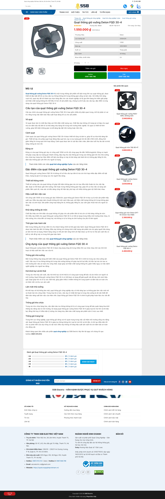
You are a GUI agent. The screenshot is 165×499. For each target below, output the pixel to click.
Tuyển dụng (105, 12)
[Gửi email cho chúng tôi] (138, 1)
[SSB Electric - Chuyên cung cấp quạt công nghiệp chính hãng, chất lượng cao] (82, 6)
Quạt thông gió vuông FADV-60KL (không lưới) (127, 115)
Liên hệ (94, 12)
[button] (38, 12)
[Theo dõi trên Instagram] (134, 1)
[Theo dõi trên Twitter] (136, 1)
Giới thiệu (75, 12)
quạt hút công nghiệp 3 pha (61, 164)
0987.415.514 (37, 461)
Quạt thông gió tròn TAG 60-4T (127, 147)
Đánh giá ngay (88, 362)
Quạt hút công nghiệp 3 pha (111, 18)
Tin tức (85, 12)
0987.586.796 (61, 461)
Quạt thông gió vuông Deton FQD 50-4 (127, 180)
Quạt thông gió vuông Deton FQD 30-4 (40, 94)
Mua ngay (124, 68)
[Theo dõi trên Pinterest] (139, 1)
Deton (100, 25)
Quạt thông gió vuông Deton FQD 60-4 (127, 247)
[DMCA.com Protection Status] (99, 472)
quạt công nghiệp (59, 331)
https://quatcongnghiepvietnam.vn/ (46, 468)
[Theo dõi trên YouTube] (129, 382)
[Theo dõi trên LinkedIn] (88, 472)
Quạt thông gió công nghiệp (91, 18)
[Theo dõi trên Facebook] (132, 1)
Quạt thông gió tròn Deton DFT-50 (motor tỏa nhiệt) (127, 214)
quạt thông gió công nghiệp (61, 239)
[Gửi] (50, 6)
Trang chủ (64, 12)
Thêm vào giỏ (90, 68)
